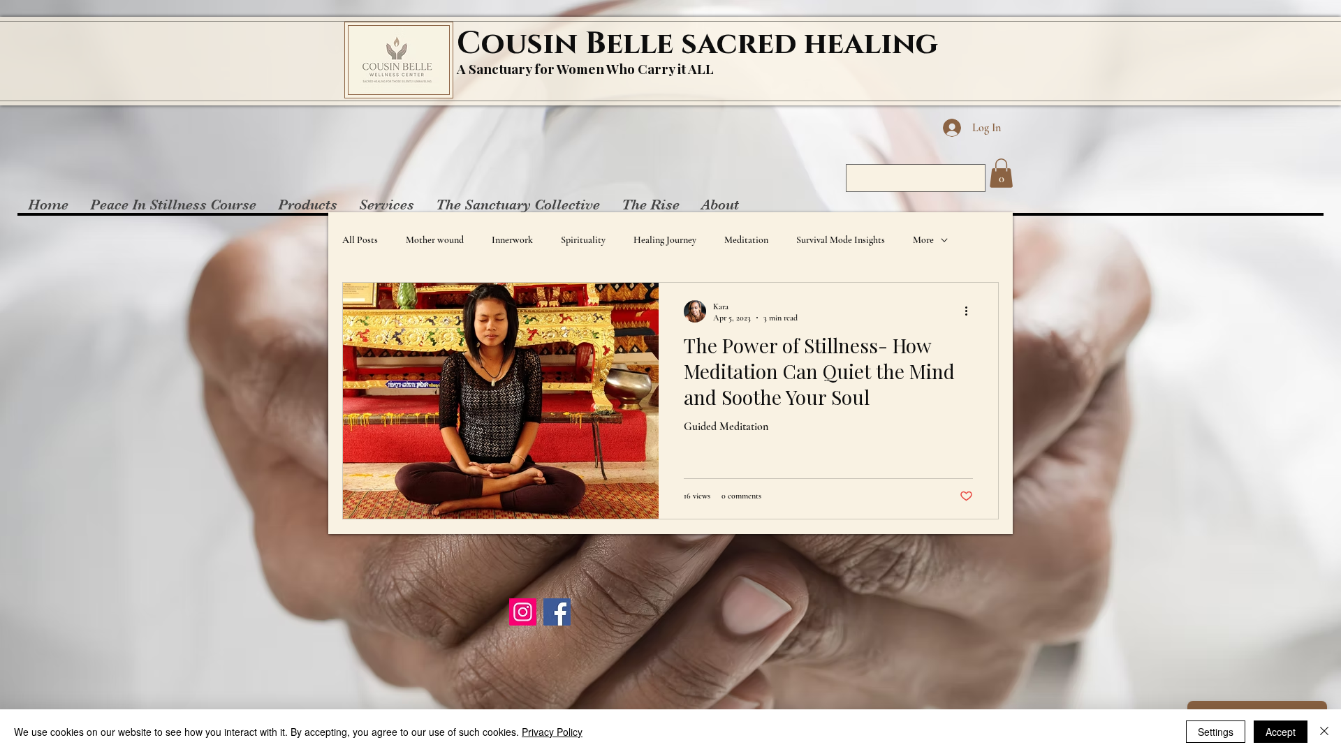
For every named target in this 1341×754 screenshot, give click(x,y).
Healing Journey (664, 240)
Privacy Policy (552, 732)
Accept (1281, 732)
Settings (1215, 732)
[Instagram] (522, 612)
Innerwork (512, 240)
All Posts (360, 240)
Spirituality (583, 240)
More (923, 240)
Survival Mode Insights (840, 240)
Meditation (746, 240)
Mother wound (435, 240)
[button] (1001, 173)
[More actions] (970, 311)
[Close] (1324, 731)
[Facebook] (557, 612)
